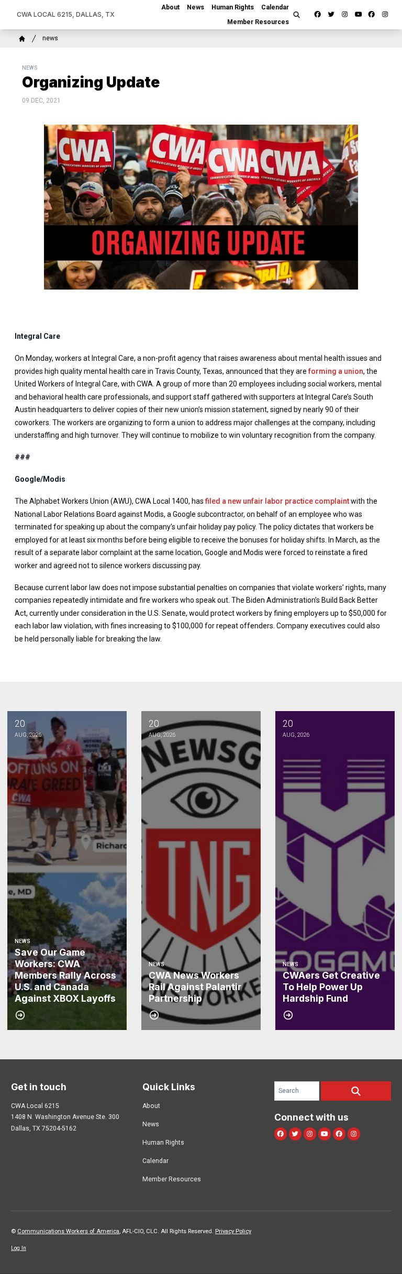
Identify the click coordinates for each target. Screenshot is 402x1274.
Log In (18, 1248)
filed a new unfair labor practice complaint (277, 501)
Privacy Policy (233, 1231)
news (50, 38)
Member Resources (258, 22)
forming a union (335, 371)
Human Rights (232, 7)
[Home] (22, 38)
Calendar (275, 7)
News (195, 7)
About (170, 7)
